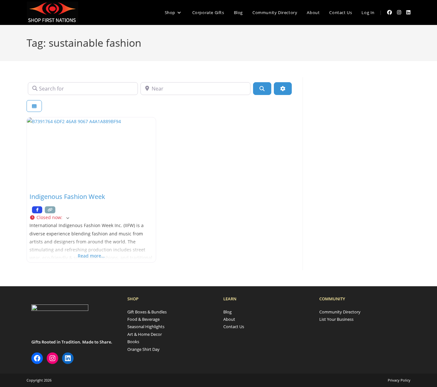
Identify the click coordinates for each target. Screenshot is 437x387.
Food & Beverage (143, 319)
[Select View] (34, 106)
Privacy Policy (399, 380)
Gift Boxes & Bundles (147, 312)
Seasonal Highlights (145, 326)
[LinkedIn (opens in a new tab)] (408, 12)
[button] (91, 217)
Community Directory (340, 312)
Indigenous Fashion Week (67, 196)
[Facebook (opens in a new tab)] (389, 12)
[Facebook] (37, 358)
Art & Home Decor (144, 334)
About (229, 319)
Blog (227, 312)
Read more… (91, 256)
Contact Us (233, 326)
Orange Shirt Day (143, 349)
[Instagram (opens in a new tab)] (399, 12)
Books (133, 341)
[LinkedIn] (68, 358)
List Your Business (336, 319)
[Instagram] (52, 358)
